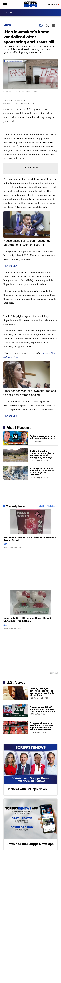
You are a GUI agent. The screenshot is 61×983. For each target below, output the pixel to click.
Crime (7, 24)
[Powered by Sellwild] (53, 673)
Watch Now (53, 4)
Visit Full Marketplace (48, 506)
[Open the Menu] (4, 4)
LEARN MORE (11, 265)
